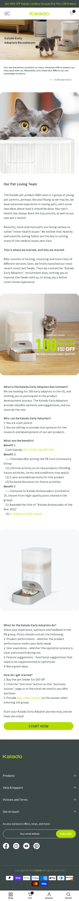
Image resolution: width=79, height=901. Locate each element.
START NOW (39, 726)
